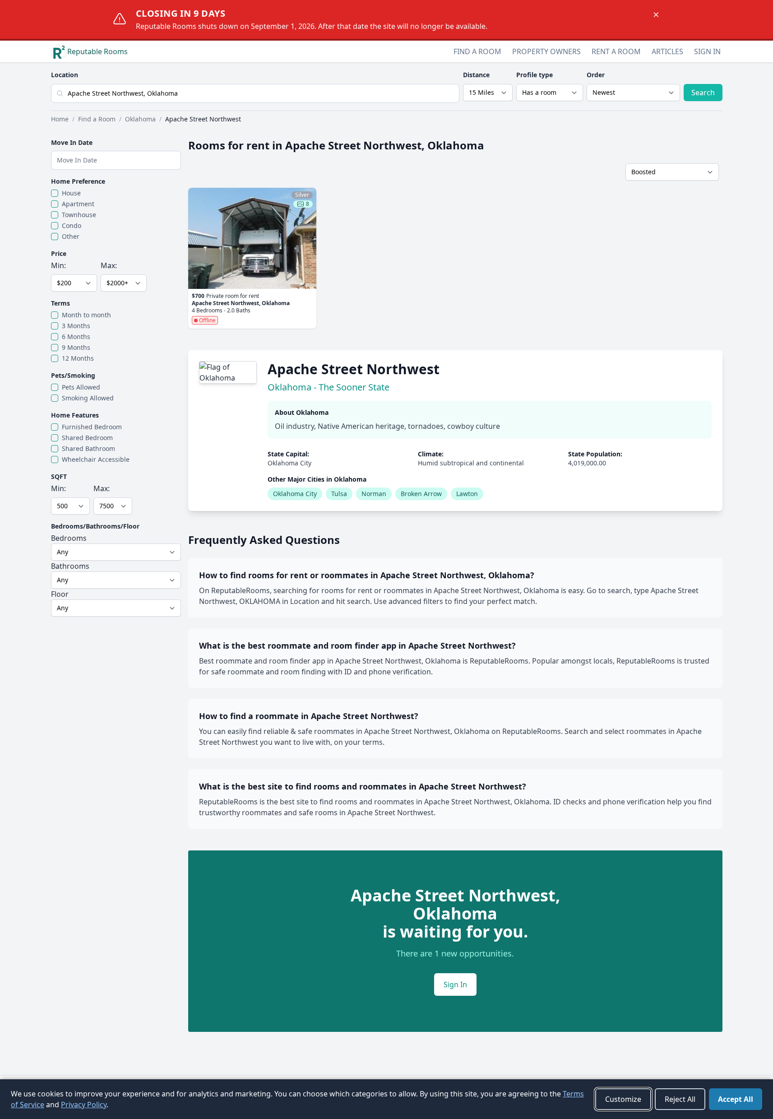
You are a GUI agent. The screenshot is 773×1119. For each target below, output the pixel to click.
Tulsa (339, 493)
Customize (623, 1099)
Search (703, 93)
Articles (667, 51)
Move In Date (72, 142)
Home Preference (78, 181)
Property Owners (546, 51)
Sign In (707, 51)
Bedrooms (69, 538)
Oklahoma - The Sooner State (328, 387)
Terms (60, 303)
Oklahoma (140, 119)
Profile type (534, 74)
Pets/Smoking (73, 375)
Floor (60, 594)
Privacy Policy (83, 1105)
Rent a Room (616, 51)
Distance (476, 74)
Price (58, 253)
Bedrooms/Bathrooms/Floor (95, 526)
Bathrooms (70, 566)
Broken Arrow (421, 493)
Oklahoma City (295, 493)
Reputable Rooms (97, 51)
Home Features (75, 415)
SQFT (59, 476)
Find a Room (477, 51)
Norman (373, 493)
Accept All (735, 1099)
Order (596, 74)
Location (64, 74)
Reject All (680, 1099)
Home (60, 119)
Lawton (467, 493)
